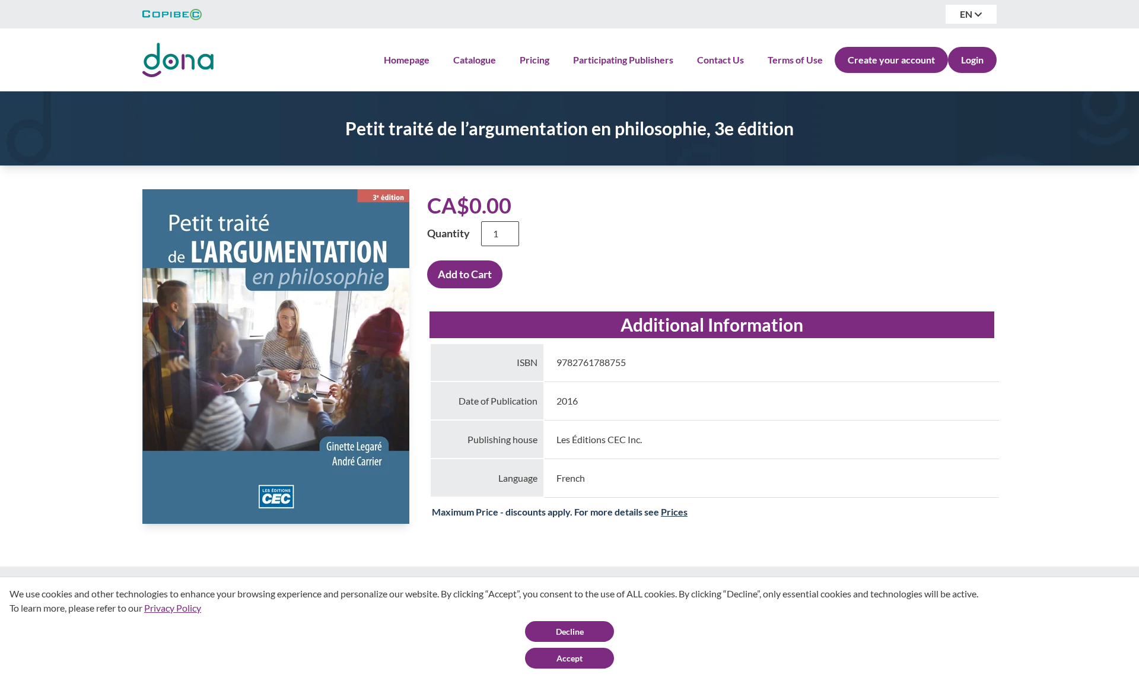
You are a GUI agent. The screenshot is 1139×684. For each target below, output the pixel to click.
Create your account (891, 59)
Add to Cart (465, 274)
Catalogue (474, 59)
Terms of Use (795, 59)
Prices (674, 511)
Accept (569, 658)
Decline (570, 631)
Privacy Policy (172, 607)
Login (972, 59)
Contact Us (720, 59)
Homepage (406, 59)
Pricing (534, 59)
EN (967, 14)
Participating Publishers (623, 59)
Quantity (448, 233)
